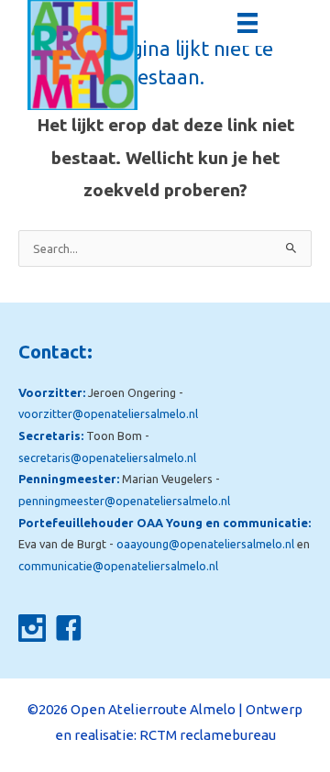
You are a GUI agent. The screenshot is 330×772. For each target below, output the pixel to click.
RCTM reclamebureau (207, 735)
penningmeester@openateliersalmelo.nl (124, 500)
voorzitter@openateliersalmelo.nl (108, 413)
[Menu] (247, 23)
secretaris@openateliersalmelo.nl (107, 457)
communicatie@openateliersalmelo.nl (118, 565)
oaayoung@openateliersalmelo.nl (205, 543)
